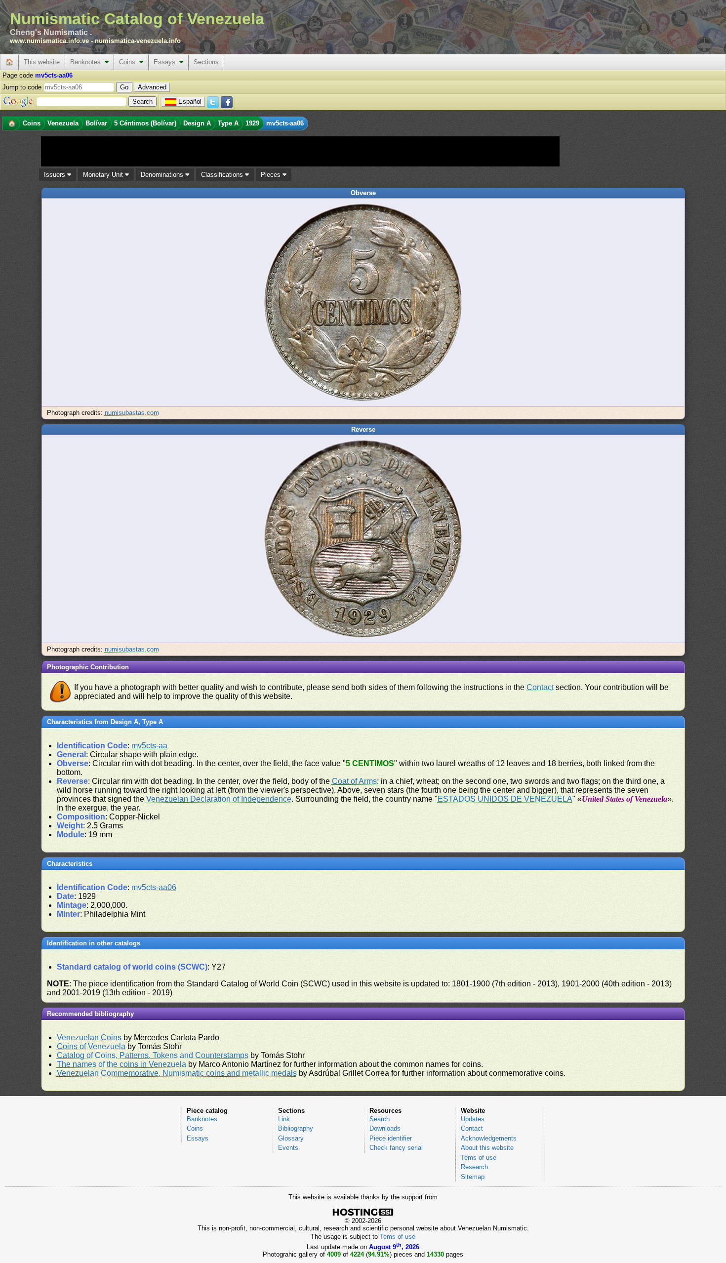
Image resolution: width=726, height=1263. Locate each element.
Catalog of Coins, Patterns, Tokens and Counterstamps (152, 1055)
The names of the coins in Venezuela (121, 1064)
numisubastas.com (132, 412)
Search (379, 1119)
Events (288, 1147)
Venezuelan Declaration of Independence (218, 799)
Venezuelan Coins (89, 1037)
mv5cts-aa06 (153, 887)
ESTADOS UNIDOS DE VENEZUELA (505, 799)
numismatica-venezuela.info (138, 40)
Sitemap (472, 1177)
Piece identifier (390, 1138)
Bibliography (295, 1128)
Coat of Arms (354, 781)
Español (190, 101)
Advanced (152, 87)
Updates (472, 1119)
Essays (166, 62)
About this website (487, 1147)
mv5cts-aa (149, 745)
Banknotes (87, 62)
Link (284, 1119)
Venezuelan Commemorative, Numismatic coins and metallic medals (177, 1073)
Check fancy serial (396, 1147)
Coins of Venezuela (91, 1046)
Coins (129, 62)
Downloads (385, 1128)
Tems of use (478, 1157)
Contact (540, 687)
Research (474, 1167)
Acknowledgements (489, 1138)
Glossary (291, 1138)
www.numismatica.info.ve (49, 40)
